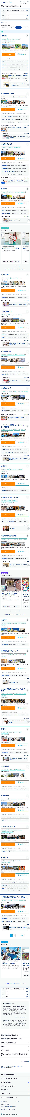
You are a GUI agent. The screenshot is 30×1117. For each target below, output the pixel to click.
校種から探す (4, 1046)
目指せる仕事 (4, 27)
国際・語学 (3, 1067)
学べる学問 (11, 27)
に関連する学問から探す (11, 1038)
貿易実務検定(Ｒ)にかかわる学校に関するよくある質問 (14, 1054)
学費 (25, 27)
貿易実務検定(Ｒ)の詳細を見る (21, 1017)
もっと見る (25, 73)
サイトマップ (4, 1101)
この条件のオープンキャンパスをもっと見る (14, 269)
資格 (18, 27)
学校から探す (20, 1066)
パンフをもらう (8, 54)
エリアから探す (5, 1050)
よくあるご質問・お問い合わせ (8, 1109)
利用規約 (17, 1101)
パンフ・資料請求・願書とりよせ (8, 1106)
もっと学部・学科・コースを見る (14, 69)
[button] (28, 84)
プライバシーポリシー (6, 1104)
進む (22, 935)
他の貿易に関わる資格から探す (9, 1042)
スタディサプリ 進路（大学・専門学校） (8, 1066)
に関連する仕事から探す (11, 1035)
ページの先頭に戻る (25, 1061)
